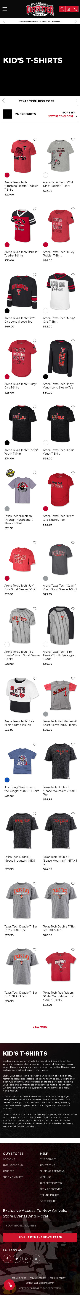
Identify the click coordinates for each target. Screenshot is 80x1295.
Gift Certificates (51, 1183)
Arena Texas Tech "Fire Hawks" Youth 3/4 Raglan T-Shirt (59, 655)
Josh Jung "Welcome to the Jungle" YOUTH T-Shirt (21, 789)
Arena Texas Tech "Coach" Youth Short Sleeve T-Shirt (60, 587)
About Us (9, 1159)
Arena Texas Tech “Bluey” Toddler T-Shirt (59, 253)
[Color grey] (7, 508)
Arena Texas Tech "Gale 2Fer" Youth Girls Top (19, 723)
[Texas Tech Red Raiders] (61, 966)
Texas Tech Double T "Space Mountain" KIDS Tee (19, 860)
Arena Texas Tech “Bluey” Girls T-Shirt (20, 385)
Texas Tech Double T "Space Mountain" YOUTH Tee (59, 791)
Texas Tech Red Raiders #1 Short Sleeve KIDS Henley (60, 723)
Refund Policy (57, 1278)
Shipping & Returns (52, 1171)
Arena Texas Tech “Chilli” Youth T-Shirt (58, 451)
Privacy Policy (38, 1278)
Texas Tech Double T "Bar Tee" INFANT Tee (20, 994)
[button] (3, 21)
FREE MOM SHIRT (13, 1177)
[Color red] (7, 175)
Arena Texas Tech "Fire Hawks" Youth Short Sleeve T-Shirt (22, 655)
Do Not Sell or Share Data (40, 1283)
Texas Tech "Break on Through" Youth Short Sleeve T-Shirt (18, 519)
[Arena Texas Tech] (22, 695)
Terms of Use (19, 1278)
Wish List (45, 1177)
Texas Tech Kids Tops (36, 101)
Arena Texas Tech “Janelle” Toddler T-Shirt (21, 253)
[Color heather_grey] (45, 175)
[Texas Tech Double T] (61, 761)
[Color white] (45, 310)
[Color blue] (7, 780)
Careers (8, 1171)
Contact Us (47, 1165)
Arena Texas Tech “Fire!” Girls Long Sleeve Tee (19, 319)
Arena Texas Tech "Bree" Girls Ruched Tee (58, 517)
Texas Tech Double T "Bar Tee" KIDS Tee (59, 928)
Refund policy (49, 1195)
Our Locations (13, 1165)
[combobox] (62, 9)
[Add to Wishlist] (34, 139)
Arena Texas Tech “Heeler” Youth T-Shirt (21, 451)
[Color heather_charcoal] (45, 442)
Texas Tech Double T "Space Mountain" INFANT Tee (60, 860)
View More (40, 1026)
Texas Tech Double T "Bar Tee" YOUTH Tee (20, 928)
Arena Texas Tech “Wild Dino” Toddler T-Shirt (58, 184)
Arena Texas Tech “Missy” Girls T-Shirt (59, 319)
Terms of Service (51, 1189)
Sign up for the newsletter (40, 1237)
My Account (48, 1159)
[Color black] (7, 310)
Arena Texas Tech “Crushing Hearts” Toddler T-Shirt (21, 186)
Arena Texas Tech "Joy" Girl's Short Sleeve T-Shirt (20, 587)
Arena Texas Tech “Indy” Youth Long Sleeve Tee (58, 385)
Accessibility (48, 1201)
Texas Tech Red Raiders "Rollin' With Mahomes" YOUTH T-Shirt (58, 996)
